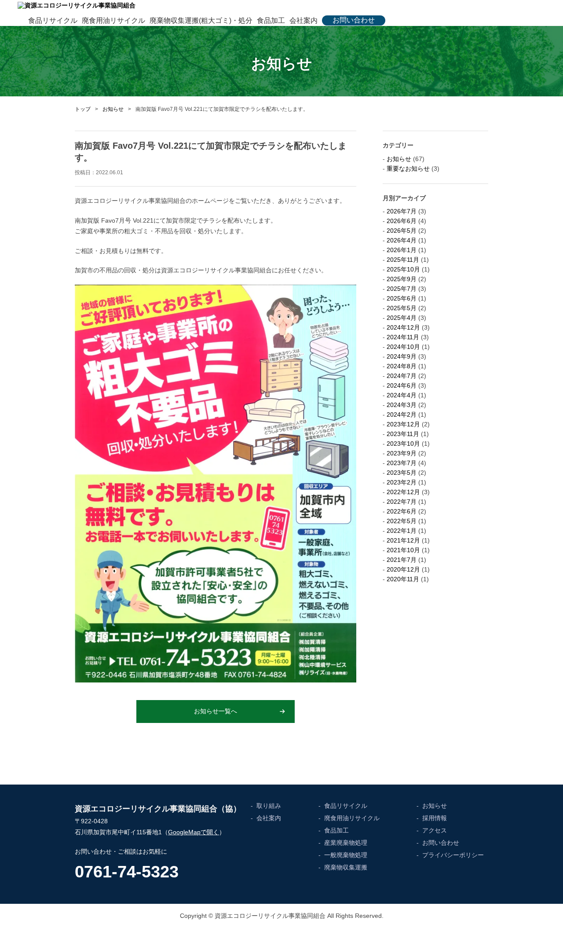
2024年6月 (402, 385)
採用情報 (434, 818)
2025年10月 (403, 269)
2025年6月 (402, 298)
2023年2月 (402, 482)
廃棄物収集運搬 (345, 867)
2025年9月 (402, 278)
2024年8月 (402, 366)
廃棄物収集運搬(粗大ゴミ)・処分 (201, 20)
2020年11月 (403, 579)
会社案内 (303, 20)
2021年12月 (403, 540)
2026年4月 (402, 240)
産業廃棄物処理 (345, 842)
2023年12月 (403, 424)
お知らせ (113, 109)
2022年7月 (402, 501)
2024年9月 (402, 356)
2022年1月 (402, 530)
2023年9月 (402, 453)
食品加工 (271, 20)
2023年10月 (403, 443)
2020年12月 (403, 569)
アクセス (434, 830)
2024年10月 (403, 346)
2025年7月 (402, 288)
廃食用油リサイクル (113, 20)
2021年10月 (403, 550)
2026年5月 (402, 230)
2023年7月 (402, 462)
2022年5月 (402, 521)
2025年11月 (403, 259)
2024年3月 (402, 404)
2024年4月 (402, 395)
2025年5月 (402, 308)
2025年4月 (402, 317)
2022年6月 (402, 511)
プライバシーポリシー (453, 854)
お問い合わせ (354, 20)
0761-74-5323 (127, 871)
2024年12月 (403, 327)
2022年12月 (403, 491)
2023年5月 (402, 472)
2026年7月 (402, 211)
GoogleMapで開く (193, 832)
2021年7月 (402, 559)
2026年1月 (402, 249)
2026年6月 (402, 220)
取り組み (268, 805)
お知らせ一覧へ (215, 711)
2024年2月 (402, 414)
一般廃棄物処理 (345, 854)
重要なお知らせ (408, 168)
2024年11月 (403, 337)
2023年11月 (403, 433)
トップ (83, 109)
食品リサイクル (52, 20)
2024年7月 (402, 375)
